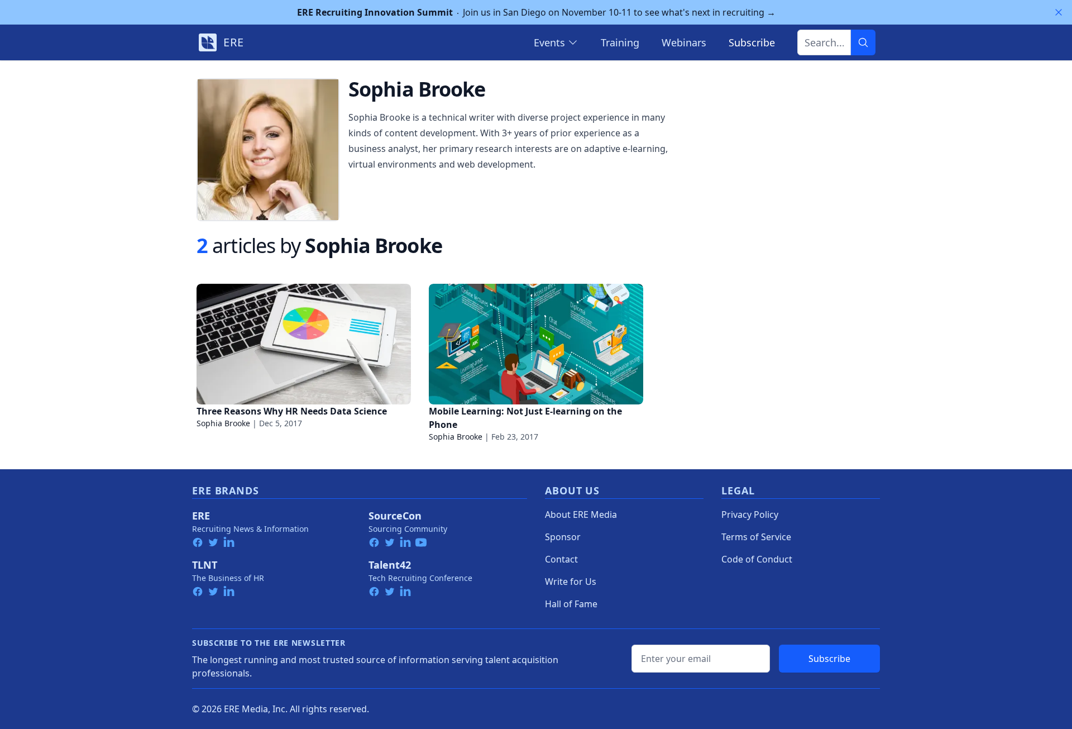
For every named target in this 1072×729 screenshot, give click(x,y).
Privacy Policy (749, 514)
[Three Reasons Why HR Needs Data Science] (304, 344)
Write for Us (570, 581)
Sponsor (563, 537)
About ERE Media (581, 514)
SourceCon (395, 515)
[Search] (863, 42)
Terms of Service (756, 537)
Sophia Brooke (223, 423)
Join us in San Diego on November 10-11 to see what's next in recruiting (536, 12)
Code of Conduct (756, 559)
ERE (201, 515)
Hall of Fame (571, 604)
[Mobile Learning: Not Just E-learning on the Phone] (536, 344)
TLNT (204, 564)
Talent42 (389, 564)
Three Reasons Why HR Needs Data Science (292, 411)
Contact (561, 559)
